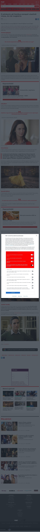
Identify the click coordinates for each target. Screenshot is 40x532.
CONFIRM (13, 292)
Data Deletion (14, 296)
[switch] (32, 254)
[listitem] (20, 252)
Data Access (20, 296)
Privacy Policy (25, 296)
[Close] (37, 236)
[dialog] (20, 266)
